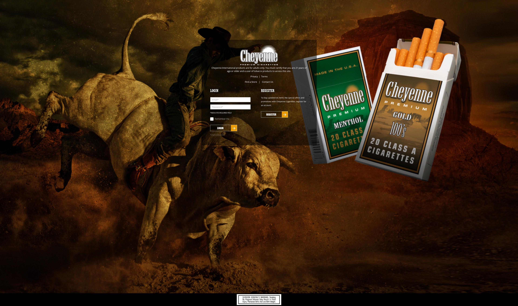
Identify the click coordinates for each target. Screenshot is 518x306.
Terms (264, 76)
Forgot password (217, 135)
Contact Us (267, 81)
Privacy (254, 76)
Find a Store (251, 81)
